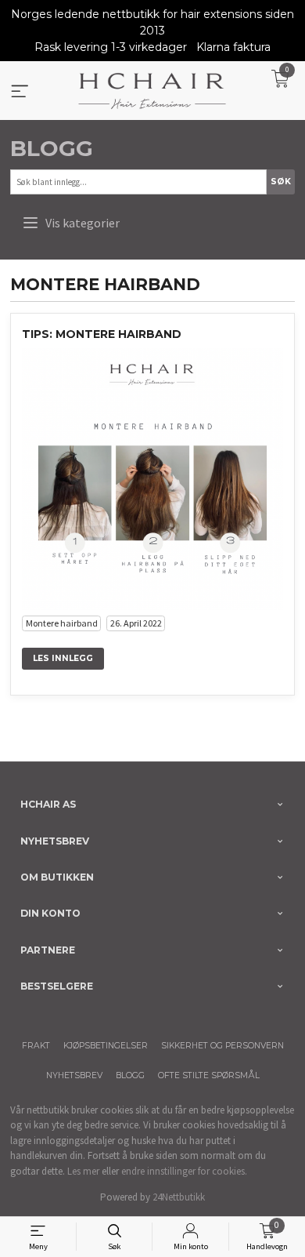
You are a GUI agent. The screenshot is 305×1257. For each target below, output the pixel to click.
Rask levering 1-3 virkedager (110, 47)
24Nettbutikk (178, 1197)
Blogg (51, 148)
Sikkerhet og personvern (222, 1046)
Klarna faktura (233, 47)
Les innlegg (63, 658)
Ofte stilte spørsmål (209, 1075)
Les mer (83, 1171)
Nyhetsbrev (74, 1075)
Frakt (36, 1046)
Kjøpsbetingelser (105, 1046)
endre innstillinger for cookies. (184, 1171)
